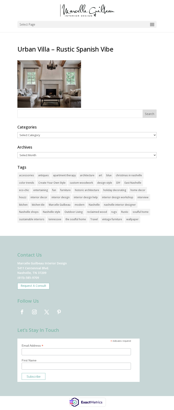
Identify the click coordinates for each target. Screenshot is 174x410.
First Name (29, 360)
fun (54, 190)
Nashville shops (29, 212)
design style (104, 182)
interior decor (39, 197)
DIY (118, 182)
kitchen (23, 204)
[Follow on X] (46, 312)
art (100, 175)
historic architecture (87, 190)
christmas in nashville (129, 175)
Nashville (94, 204)
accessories (26, 175)
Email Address (32, 346)
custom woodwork (81, 182)
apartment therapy (64, 175)
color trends (26, 182)
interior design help (86, 197)
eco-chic (24, 190)
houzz (22, 197)
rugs (114, 212)
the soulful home (76, 219)
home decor (137, 190)
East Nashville (133, 182)
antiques (43, 175)
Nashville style (51, 212)
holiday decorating (114, 190)
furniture (65, 190)
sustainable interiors (31, 219)
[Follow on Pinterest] (59, 312)
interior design (61, 197)
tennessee (55, 219)
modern (79, 204)
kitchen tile (38, 204)
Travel (94, 219)
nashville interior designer (120, 204)
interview (143, 197)
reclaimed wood (97, 212)
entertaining (40, 190)
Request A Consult (33, 286)
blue (109, 175)
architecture (87, 175)
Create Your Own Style (52, 182)
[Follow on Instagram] (34, 312)
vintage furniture (112, 219)
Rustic (124, 212)
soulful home (141, 212)
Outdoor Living (74, 212)
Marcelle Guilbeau (59, 204)
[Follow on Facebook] (22, 312)
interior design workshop (117, 197)
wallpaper (132, 219)
